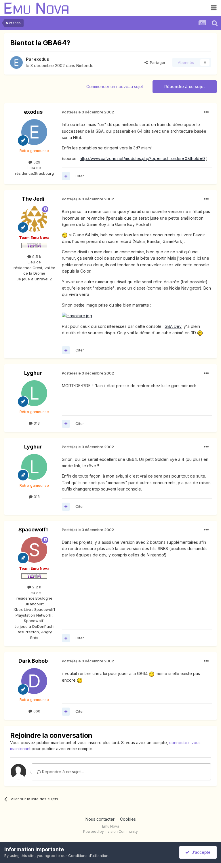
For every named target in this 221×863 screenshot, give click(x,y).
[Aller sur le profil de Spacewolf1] (34, 550)
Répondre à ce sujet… (62, 771)
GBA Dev (173, 326)
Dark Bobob (33, 661)
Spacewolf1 (33, 529)
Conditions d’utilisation (88, 855)
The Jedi (33, 199)
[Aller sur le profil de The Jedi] (34, 219)
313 (36, 423)
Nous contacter (100, 819)
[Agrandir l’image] (65, 234)
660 (36, 711)
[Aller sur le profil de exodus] (16, 62)
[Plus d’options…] (206, 112)
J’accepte (200, 852)
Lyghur (33, 373)
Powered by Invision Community (110, 831)
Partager (156, 62)
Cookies (128, 819)
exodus (41, 59)
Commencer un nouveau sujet (114, 86)
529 (36, 162)
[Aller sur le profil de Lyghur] (34, 393)
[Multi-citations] (66, 176)
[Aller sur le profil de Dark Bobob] (34, 681)
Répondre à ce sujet (184, 86)
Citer (79, 176)
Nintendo (85, 65)
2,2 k (36, 587)
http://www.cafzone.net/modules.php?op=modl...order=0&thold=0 (142, 158)
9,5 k (36, 256)
